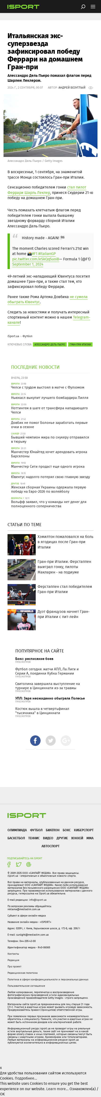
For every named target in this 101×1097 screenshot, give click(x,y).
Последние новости (35, 367)
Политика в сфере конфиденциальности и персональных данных (48, 979)
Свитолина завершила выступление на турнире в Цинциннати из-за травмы (47, 686)
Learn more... (57, 1089)
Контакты (13, 954)
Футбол (27, 336)
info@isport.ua (38, 900)
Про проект (14, 966)
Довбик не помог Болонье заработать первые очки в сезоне (49, 425)
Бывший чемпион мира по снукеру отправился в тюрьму (50, 439)
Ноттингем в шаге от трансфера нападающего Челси (49, 410)
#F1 (34, 253)
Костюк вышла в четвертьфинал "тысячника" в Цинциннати (42, 711)
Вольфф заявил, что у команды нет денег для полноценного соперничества (48, 504)
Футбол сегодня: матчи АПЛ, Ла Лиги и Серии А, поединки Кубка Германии (47, 671)
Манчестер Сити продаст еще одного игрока (48, 466)
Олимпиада (17, 829)
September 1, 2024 (27, 264)
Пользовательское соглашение (26, 986)
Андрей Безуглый (71, 87)
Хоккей (77, 837)
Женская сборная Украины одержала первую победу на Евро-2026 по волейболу (48, 489)
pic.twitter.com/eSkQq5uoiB (35, 259)
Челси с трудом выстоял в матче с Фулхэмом (47, 387)
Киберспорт (83, 829)
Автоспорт (50, 845)
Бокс (67, 829)
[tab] (35, 740)
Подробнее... (26, 1078)
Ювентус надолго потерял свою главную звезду (50, 476)
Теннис (34, 837)
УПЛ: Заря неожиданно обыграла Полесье (50, 698)
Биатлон (52, 829)
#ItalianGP (47, 253)
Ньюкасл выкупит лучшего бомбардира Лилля (49, 397)
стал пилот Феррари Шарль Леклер (47, 189)
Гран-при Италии (80, 344)
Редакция (13, 960)
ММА (89, 837)
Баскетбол (16, 837)
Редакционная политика (23, 973)
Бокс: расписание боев (34, 658)
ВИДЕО (48, 837)
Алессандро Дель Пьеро (50, 344)
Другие (62, 837)
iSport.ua (13, 336)
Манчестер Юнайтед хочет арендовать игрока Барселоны (49, 454)
